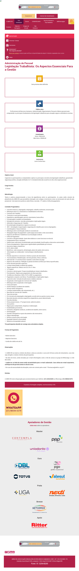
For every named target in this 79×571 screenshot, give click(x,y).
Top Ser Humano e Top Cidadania (49, 21)
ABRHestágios (61, 21)
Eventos (8, 27)
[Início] (39, 7)
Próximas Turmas (14, 40)
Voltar (10, 57)
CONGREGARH (36, 21)
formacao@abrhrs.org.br (55, 367)
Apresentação (13, 36)
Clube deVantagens (17, 27)
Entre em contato (14, 53)
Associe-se (28, 16)
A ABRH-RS (9, 21)
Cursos (27, 21)
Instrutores (12, 45)
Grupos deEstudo (26, 27)
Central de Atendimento (47, 16)
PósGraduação (19, 21)
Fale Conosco (35, 27)
